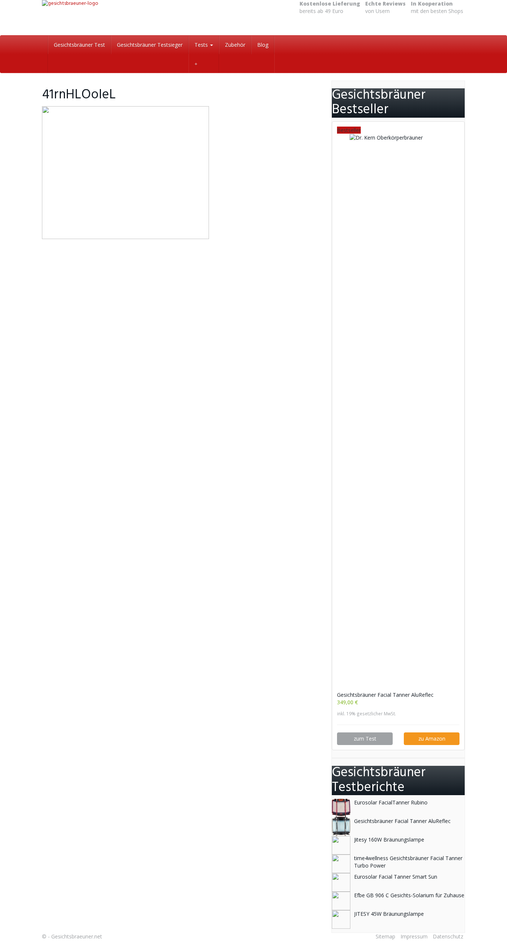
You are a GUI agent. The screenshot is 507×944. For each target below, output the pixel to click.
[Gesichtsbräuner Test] (109, 17)
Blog (262, 44)
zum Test (365, 738)
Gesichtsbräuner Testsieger (150, 44)
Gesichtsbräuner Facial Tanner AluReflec (385, 694)
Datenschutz (448, 936)
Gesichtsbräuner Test (79, 44)
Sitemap (385, 936)
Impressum (414, 936)
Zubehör (235, 44)
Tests (201, 44)
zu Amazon (431, 738)
